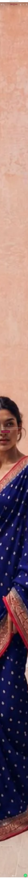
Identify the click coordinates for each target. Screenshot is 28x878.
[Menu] (1, 4)
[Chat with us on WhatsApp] (25, 875)
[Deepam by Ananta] (13, 4)
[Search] (4, 4)
